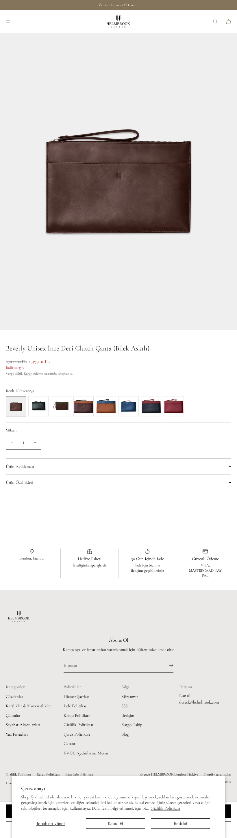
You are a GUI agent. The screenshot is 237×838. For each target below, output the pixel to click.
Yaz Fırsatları (17, 734)
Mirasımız (129, 696)
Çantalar (13, 715)
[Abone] (166, 665)
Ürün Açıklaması (20, 466)
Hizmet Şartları (76, 696)
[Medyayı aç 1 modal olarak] (118, 181)
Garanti (70, 743)
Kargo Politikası (77, 715)
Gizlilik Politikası (165, 808)
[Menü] (13, 21)
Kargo (28, 373)
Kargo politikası (48, 774)
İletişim (127, 715)
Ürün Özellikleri (19, 482)
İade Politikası (76, 705)
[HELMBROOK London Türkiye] (118, 22)
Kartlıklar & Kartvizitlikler (28, 705)
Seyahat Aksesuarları (23, 724)
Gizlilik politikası (18, 774)
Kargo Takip (131, 724)
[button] (215, 21)
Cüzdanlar (14, 696)
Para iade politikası (79, 774)
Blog (125, 734)
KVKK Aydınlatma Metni (86, 753)
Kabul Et (115, 823)
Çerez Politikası (77, 734)
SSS (124, 705)
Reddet (180, 823)
